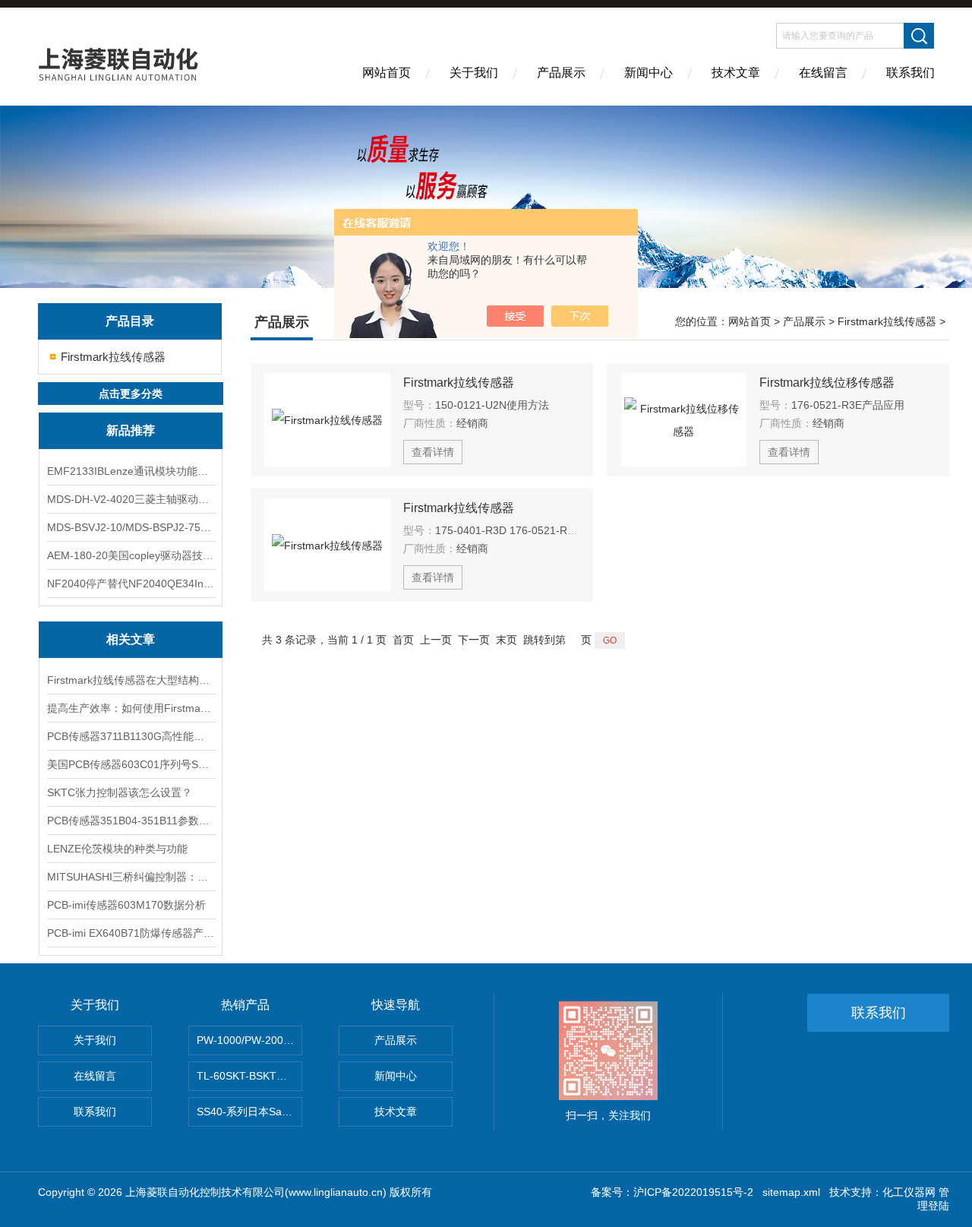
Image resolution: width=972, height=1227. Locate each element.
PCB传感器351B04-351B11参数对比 (130, 820)
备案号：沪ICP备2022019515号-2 (672, 1192)
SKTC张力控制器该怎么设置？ (119, 792)
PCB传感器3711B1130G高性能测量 (130, 736)
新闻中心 (648, 72)
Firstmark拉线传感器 (113, 356)
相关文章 (130, 639)
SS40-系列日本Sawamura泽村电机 (249, 1111)
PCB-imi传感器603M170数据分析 (126, 905)
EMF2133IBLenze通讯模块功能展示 (130, 471)
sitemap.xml (791, 1192)
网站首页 (386, 72)
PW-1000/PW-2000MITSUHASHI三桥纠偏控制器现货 (249, 1040)
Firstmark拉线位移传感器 (827, 382)
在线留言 (823, 72)
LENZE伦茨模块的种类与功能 (117, 849)
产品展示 (561, 72)
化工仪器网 (909, 1192)
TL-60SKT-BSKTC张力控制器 (249, 1076)
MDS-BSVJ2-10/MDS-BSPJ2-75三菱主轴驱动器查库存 (130, 527)
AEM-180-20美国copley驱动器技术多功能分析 (130, 555)
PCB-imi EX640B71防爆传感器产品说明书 (130, 933)
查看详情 (433, 452)
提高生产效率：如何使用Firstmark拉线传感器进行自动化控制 (130, 708)
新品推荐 (130, 430)
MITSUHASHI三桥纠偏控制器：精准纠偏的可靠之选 (130, 877)
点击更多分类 (131, 393)
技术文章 (736, 72)
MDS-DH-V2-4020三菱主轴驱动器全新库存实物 (130, 499)
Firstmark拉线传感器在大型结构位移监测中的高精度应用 (130, 680)
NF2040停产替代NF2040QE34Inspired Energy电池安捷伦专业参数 (130, 583)
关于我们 (474, 72)
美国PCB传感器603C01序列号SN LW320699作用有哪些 (130, 764)
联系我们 (910, 72)
